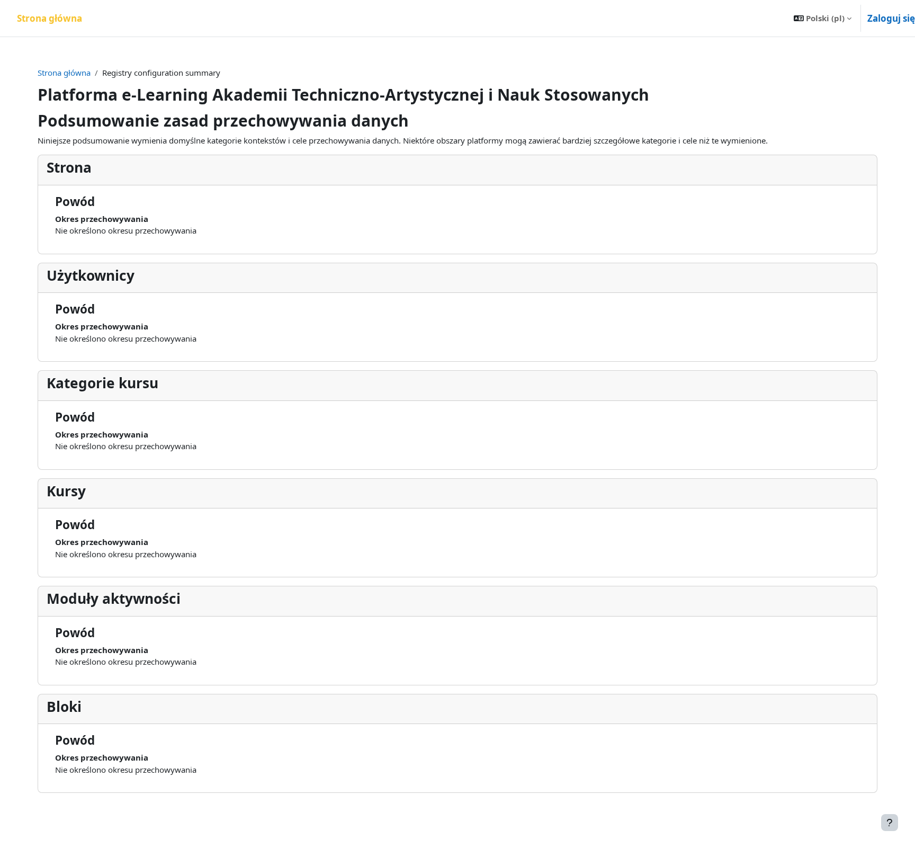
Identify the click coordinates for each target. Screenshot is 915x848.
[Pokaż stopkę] (889, 822)
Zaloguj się (891, 18)
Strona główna (64, 72)
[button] (822, 18)
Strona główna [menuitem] (49, 18)
